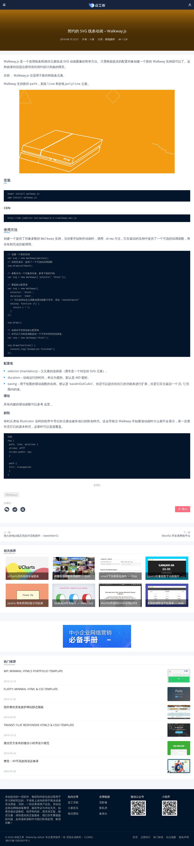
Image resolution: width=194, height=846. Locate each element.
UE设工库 (19, 837)
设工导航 (73, 802)
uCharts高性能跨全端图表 (23, 576)
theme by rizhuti (35, 837)
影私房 (103, 808)
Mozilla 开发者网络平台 (176, 535)
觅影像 (103, 802)
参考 (40, 404)
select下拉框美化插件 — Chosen (120, 576)
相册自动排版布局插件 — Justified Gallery (79, 576)
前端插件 (110, 39)
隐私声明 (184, 837)
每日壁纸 (73, 813)
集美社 (103, 813)
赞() (182, 509)
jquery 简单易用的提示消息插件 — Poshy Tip (35, 603)
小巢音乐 (73, 808)
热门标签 (158, 837)
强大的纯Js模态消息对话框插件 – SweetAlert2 (31, 535)
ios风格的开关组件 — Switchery (73, 603)
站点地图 (171, 837)
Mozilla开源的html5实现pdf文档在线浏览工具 (128, 603)
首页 (135, 837)
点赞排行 (146, 837)
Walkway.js (11, 494)
